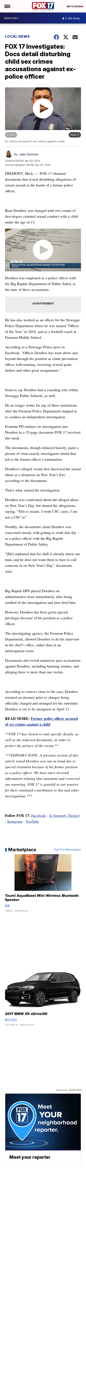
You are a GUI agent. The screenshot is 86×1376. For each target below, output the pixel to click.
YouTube (32, 821)
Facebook (38, 815)
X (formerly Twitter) (64, 815)
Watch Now (74, 6)
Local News (17, 36)
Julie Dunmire (28, 154)
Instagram (14, 821)
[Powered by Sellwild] (75, 1089)
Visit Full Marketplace (67, 849)
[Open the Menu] (7, 6)
